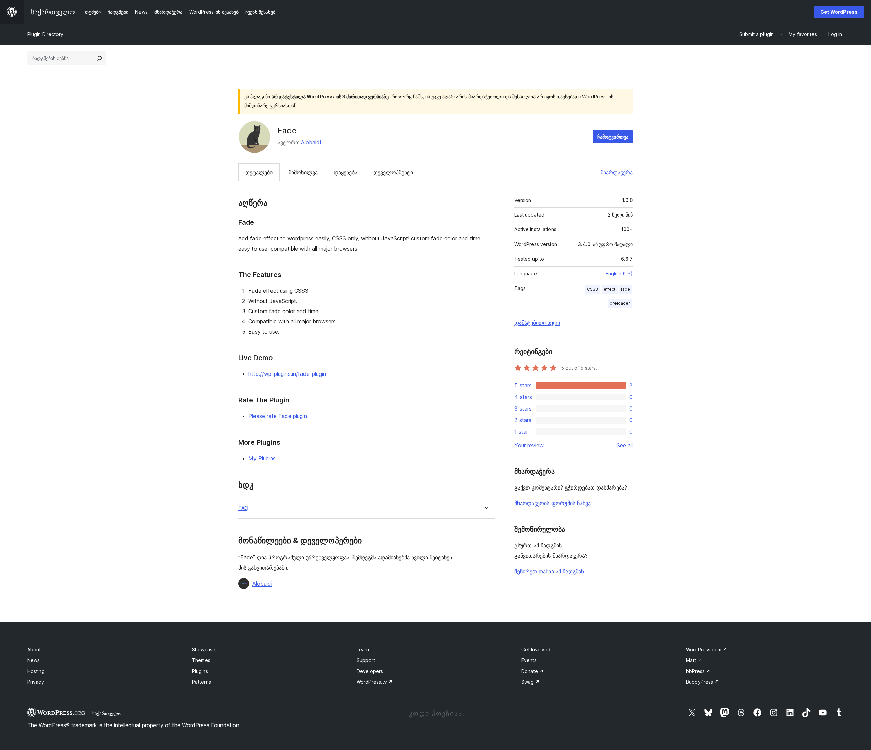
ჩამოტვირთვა (612, 137)
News (33, 660)
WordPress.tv (375, 682)
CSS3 (592, 289)
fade (625, 289)
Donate (532, 671)
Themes (201, 660)
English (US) (619, 273)
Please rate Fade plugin (277, 416)
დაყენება (345, 172)
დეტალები (259, 172)
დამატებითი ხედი (537, 322)
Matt (694, 660)
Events (529, 660)
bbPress (698, 671)
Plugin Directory (45, 34)
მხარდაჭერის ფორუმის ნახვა (552, 503)
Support (366, 660)
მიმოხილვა (303, 172)
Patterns (201, 682)
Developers (370, 671)
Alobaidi (311, 142)
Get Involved (535, 649)
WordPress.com (706, 649)
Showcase (203, 649)
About (34, 649)
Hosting (36, 671)
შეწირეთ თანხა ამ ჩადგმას (549, 571)
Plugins (200, 671)
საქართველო (106, 713)
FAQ (243, 508)
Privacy (35, 682)
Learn (363, 649)
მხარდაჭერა (617, 172)
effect (609, 289)
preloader (620, 303)
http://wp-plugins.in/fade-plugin (287, 373)
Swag (530, 682)
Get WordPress (839, 12)
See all (625, 445)
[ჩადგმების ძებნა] (99, 58)
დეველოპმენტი (393, 172)
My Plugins (262, 458)
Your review (529, 445)
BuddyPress (702, 682)
